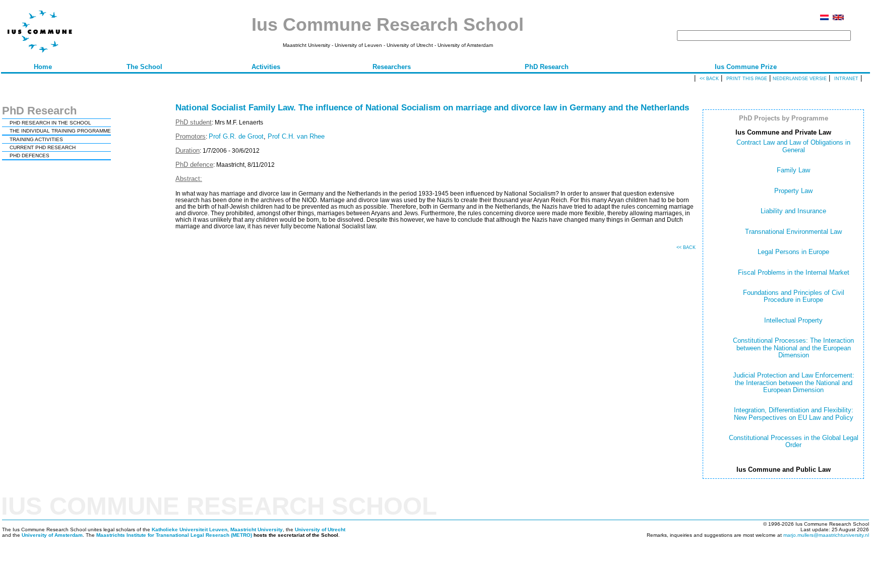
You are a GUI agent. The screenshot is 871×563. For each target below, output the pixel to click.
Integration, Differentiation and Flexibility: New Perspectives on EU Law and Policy (793, 413)
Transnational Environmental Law (793, 231)
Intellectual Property (793, 320)
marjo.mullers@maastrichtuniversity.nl (826, 535)
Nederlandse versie (800, 78)
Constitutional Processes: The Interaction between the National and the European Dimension (793, 348)
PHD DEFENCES (29, 155)
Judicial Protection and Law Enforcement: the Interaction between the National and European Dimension (793, 382)
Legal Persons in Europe (793, 252)
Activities (266, 67)
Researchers (391, 67)
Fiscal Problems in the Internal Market (793, 272)
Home (43, 67)
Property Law (793, 191)
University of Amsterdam (52, 535)
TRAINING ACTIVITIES (36, 139)
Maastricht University (256, 529)
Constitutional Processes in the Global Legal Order (793, 441)
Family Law (793, 170)
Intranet (846, 78)
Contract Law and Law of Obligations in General (793, 146)
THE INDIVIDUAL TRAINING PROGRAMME (60, 131)
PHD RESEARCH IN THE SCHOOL (50, 123)
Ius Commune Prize (746, 67)
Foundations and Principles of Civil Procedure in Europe (793, 296)
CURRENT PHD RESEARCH (43, 147)
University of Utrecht (320, 529)
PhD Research (547, 67)
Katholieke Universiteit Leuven (189, 529)
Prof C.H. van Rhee (296, 136)
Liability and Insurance (793, 211)
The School (144, 67)
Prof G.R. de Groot (236, 136)
